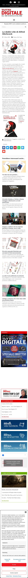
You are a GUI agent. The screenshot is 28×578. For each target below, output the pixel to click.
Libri (18, 37)
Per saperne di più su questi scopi (19, 560)
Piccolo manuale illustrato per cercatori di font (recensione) (11, 252)
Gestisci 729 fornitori (7, 560)
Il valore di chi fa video (7, 403)
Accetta (14, 564)
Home (3, 4)
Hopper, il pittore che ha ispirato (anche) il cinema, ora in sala (12, 227)
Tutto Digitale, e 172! (7, 411)
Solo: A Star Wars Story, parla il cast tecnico (12, 495)
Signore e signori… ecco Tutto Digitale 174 (12, 406)
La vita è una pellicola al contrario (13, 276)
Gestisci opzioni (14, 572)
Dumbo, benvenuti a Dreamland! (10, 489)
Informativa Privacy (17, 576)
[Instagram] (19, 2)
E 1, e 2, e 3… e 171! (7, 414)
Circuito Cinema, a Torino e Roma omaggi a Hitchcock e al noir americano (13, 200)
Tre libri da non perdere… (10, 174)
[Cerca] (25, 27)
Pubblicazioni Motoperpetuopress (18, 4)
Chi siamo (8, 4)
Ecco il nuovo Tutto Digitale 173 (9, 409)
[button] (25, 512)
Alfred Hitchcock (7, 139)
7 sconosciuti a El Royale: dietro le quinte (11, 492)
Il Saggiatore (15, 71)
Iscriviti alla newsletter (14, 6)
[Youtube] (15, 2)
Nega (14, 568)
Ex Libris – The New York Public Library (11, 497)
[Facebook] (11, 2)
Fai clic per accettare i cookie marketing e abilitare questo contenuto (13, 463)
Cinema (15, 37)
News (20, 37)
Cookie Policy (9, 576)
